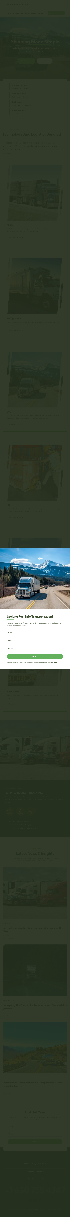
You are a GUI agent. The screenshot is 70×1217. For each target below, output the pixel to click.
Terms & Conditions (52, 662)
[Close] (67, 550)
